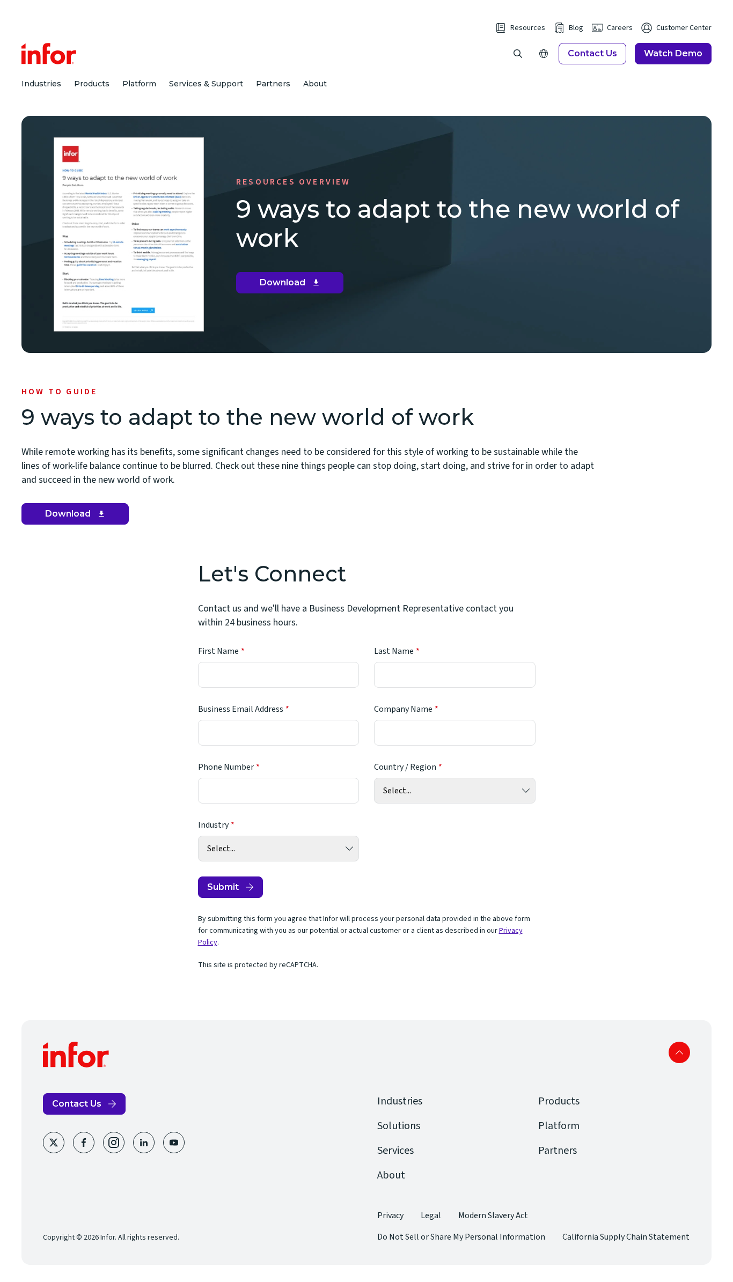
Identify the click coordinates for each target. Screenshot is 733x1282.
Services (395, 1150)
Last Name (394, 651)
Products (91, 84)
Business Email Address (240, 709)
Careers (620, 28)
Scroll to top (679, 1052)
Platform (139, 84)
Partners (273, 84)
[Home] (49, 53)
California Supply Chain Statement (626, 1237)
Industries (41, 84)
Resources (527, 28)
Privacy (390, 1215)
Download (294, 285)
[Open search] (518, 53)
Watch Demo (673, 53)
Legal (431, 1215)
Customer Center (684, 28)
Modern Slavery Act (493, 1215)
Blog (576, 28)
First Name (218, 651)
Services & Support (206, 84)
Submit (223, 887)
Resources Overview (293, 182)
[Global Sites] (543, 53)
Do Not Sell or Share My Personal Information (461, 1237)
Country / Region (405, 767)
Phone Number (226, 767)
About (315, 84)
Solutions (398, 1125)
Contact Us (592, 53)
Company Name (403, 709)
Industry (213, 825)
